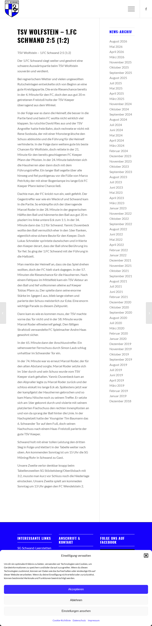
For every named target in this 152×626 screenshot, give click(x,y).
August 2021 (118, 281)
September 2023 (120, 172)
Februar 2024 (118, 151)
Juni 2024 (116, 130)
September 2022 (120, 224)
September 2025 (120, 72)
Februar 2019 (118, 391)
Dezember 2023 (120, 156)
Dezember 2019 (120, 344)
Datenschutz (79, 620)
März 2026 (116, 57)
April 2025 (116, 93)
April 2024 (116, 140)
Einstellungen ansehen (76, 611)
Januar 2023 (117, 208)
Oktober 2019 (119, 354)
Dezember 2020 (120, 302)
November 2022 (120, 213)
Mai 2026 (116, 46)
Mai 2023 (116, 192)
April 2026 (116, 52)
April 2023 (116, 198)
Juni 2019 (116, 375)
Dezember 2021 (120, 260)
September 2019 (120, 359)
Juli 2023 (115, 182)
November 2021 (120, 265)
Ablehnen (76, 600)
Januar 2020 (117, 338)
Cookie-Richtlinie (62, 620)
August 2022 (118, 229)
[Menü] (129, 9)
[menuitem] (129, 9)
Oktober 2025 (119, 67)
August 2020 (118, 318)
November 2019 (120, 349)
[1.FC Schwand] (12, 9)
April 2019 (116, 380)
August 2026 (118, 41)
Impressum (94, 620)
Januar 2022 (117, 255)
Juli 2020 (115, 323)
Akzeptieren (76, 589)
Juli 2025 (115, 83)
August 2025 (118, 78)
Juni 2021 (116, 291)
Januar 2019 (117, 396)
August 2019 (118, 365)
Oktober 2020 (119, 307)
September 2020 (120, 312)
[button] (146, 555)
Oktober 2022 (119, 218)
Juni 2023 (116, 187)
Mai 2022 (116, 239)
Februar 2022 (118, 250)
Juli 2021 (115, 286)
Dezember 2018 (120, 401)
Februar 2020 (118, 333)
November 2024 (120, 104)
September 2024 (120, 114)
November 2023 (120, 161)
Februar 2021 (118, 297)
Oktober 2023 (119, 166)
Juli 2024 (115, 125)
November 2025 (120, 62)
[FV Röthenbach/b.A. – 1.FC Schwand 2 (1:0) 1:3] (3, 313)
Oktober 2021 (119, 271)
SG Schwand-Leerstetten (34, 548)
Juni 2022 (116, 234)
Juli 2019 (115, 370)
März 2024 (116, 145)
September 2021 (120, 276)
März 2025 (116, 99)
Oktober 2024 (119, 109)
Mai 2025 (116, 88)
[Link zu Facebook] (146, 9)
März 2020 (116, 328)
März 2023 (116, 203)
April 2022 (116, 244)
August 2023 (118, 177)
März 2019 (116, 385)
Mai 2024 (116, 135)
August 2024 (118, 119)
